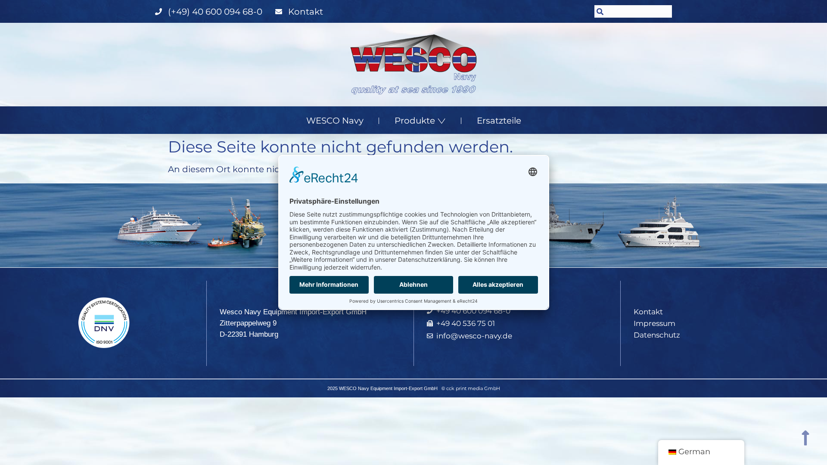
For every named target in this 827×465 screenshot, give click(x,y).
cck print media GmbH (473, 388)
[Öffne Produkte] (441, 120)
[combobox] (633, 11)
